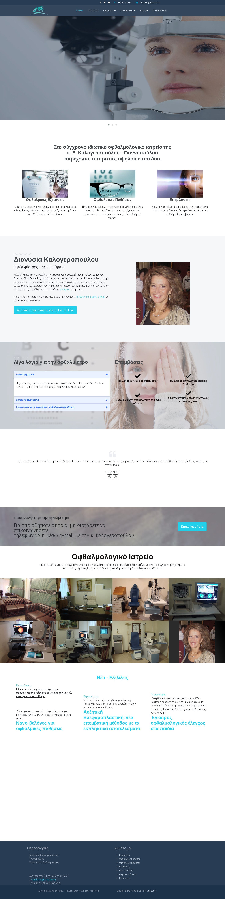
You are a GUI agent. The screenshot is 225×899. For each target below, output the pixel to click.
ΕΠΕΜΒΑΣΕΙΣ (126, 10)
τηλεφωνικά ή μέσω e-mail (90, 296)
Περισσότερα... (24, 685)
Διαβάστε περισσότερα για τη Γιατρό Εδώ (45, 310)
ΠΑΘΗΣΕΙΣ (108, 10)
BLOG (143, 10)
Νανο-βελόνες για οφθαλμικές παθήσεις (39, 726)
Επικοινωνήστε (192, 527)
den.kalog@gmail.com (150, 2)
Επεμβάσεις (179, 199)
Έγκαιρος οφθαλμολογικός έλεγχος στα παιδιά (178, 723)
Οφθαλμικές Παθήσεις (112, 199)
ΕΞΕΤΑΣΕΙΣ (93, 10)
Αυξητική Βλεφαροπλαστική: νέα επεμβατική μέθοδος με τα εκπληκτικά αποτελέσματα (111, 720)
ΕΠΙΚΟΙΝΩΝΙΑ (160, 10)
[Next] (115, 476)
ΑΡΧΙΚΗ (80, 10)
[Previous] (109, 476)
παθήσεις (65, 289)
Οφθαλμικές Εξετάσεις (45, 199)
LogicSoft (151, 890)
